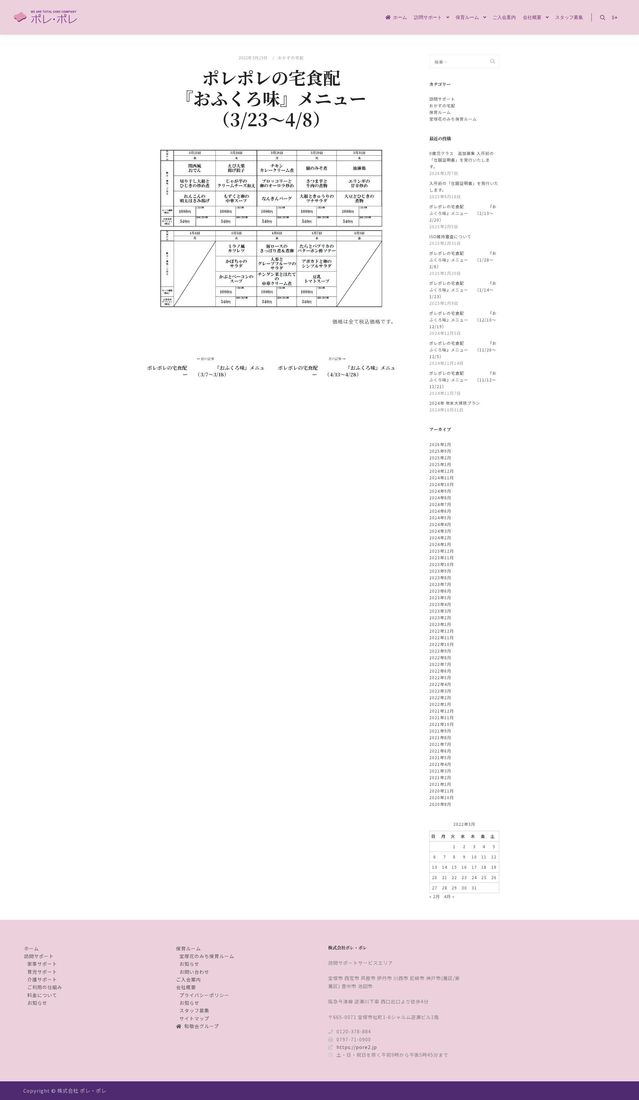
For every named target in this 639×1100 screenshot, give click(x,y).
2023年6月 (440, 591)
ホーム (31, 948)
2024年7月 (440, 504)
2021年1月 (440, 784)
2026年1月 (440, 444)
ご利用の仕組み (44, 987)
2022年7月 (440, 664)
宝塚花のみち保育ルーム (453, 119)
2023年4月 (440, 604)
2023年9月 (440, 571)
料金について (42, 995)
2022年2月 (440, 697)
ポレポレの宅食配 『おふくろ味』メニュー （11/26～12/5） (463, 349)
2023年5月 (440, 597)
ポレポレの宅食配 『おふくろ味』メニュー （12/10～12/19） (463, 319)
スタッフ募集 (194, 1010)
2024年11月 (441, 477)
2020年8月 (440, 804)
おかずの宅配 (291, 57)
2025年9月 (440, 451)
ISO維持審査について (450, 236)
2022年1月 (440, 704)
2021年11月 (441, 717)
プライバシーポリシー (204, 995)
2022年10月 (441, 644)
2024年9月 (440, 491)
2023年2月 (440, 617)
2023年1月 (440, 624)
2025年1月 (440, 464)
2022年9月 (440, 651)
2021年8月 (440, 737)
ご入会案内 (188, 979)
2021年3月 (440, 771)
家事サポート (42, 963)
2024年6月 (440, 511)
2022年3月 (440, 691)
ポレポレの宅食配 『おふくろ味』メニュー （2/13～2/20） (463, 213)
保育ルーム (440, 112)
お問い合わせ (194, 971)
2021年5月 (440, 757)
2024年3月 (440, 531)
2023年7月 (440, 584)
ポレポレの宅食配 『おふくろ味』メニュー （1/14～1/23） (463, 289)
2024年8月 (440, 497)
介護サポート (42, 979)
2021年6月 (440, 751)
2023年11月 (441, 557)
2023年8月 (440, 577)
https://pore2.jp (356, 1047)
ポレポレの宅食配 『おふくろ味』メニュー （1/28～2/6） (463, 259)
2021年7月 (440, 744)
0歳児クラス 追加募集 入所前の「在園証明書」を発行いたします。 (461, 159)
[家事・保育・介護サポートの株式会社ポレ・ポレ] (46, 17)
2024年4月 (440, 524)
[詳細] (615, 17)
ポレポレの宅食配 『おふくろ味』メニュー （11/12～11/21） (463, 379)
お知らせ (37, 1002)
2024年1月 (440, 544)
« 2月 (434, 896)
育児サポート (42, 971)
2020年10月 (441, 797)
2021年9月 (440, 731)
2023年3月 (440, 611)
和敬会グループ (201, 1026)
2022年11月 (441, 637)
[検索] (603, 17)
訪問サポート (442, 99)
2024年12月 (441, 471)
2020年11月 (441, 791)
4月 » (449, 896)
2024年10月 (441, 484)
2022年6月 (440, 671)
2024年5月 (440, 517)
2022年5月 (440, 677)
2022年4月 (440, 684)
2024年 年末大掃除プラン (454, 403)
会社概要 (186, 987)
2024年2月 (440, 537)
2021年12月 (441, 711)
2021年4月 (440, 764)
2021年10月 (441, 724)
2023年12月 (441, 551)
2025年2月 (440, 457)
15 (454, 867)
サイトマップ (194, 1018)
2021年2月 (440, 777)
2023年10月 (441, 564)
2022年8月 (440, 657)
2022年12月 (441, 631)
